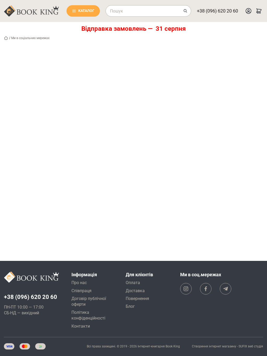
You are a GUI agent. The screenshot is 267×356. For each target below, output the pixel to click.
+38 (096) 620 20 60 (217, 11)
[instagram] (186, 288)
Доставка (135, 290)
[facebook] (205, 288)
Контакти (80, 326)
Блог (130, 306)
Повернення (137, 298)
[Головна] (6, 38)
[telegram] (225, 288)
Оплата (133, 282)
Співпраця (81, 290)
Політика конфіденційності (88, 315)
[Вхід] (248, 11)
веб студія (255, 346)
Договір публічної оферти (88, 301)
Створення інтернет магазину (214, 346)
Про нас (79, 282)
